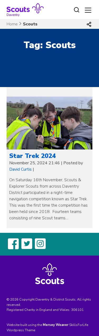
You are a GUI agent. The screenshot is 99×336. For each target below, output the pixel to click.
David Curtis (20, 169)
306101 (77, 309)
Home (12, 24)
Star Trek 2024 (32, 156)
